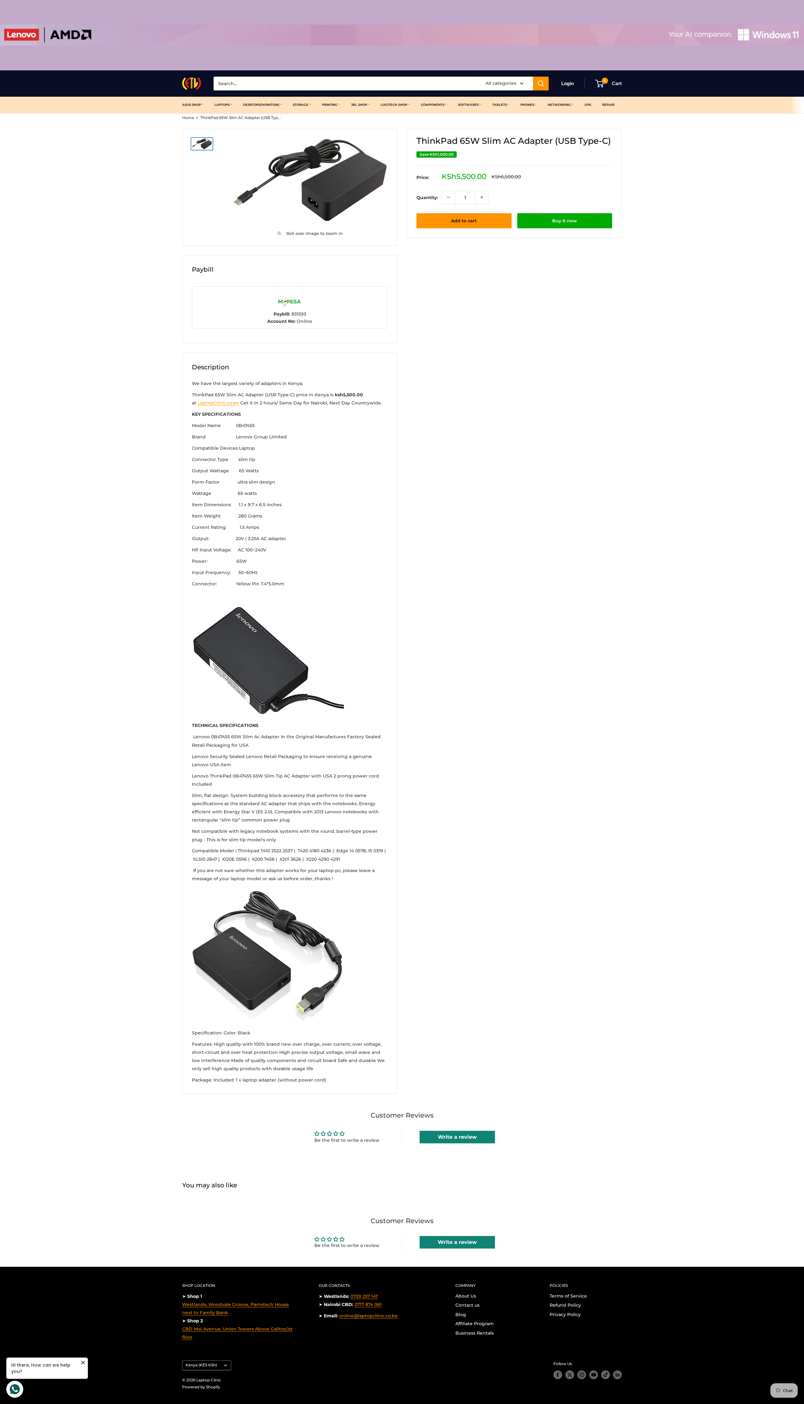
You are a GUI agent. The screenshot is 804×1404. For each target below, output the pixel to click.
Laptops (222, 105)
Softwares (468, 105)
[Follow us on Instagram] (581, 1374)
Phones (527, 105)
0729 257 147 (364, 1296)
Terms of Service (568, 1296)
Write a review (457, 1137)
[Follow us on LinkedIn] (617, 1374)
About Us (465, 1296)
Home (188, 117)
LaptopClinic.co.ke (218, 403)
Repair (608, 105)
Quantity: (427, 197)
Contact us (467, 1305)
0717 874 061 (368, 1304)
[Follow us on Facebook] (557, 1374)
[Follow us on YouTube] (593, 1374)
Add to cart (464, 220)
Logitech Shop (394, 105)
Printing (330, 105)
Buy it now (564, 220)
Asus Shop (191, 105)
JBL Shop (359, 105)
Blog (460, 1314)
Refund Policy (565, 1305)
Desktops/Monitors (261, 105)
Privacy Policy (565, 1314)
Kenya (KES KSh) (201, 1365)
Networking (559, 105)
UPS (587, 105)
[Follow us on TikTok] (605, 1374)
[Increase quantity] (481, 197)
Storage (300, 105)
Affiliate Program (474, 1323)
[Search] (541, 83)
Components (432, 105)
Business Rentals (474, 1333)
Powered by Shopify (201, 1387)
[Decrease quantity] (448, 197)
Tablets (499, 105)
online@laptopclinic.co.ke (368, 1316)
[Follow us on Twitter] (569, 1374)
